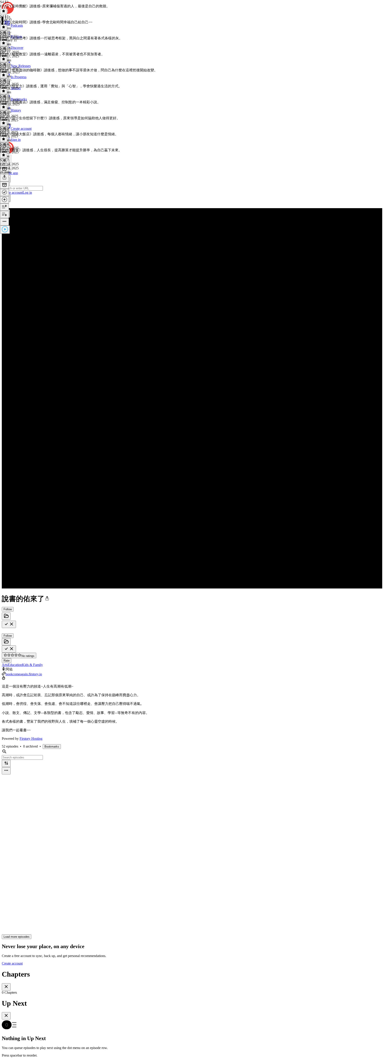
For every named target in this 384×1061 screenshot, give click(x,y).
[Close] (6, 987)
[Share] (4, 177)
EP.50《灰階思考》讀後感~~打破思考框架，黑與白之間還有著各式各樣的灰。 (61, 38)
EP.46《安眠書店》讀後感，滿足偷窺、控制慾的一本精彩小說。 (50, 102)
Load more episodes (17, 936)
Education (15, 665)
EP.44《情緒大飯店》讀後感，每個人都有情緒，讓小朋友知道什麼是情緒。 (59, 134)
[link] (192, 189)
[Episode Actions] (4, 221)
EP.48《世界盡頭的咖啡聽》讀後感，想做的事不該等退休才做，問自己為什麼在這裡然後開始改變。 (79, 70)
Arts (5, 665)
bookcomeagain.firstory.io (24, 674)
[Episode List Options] (6, 770)
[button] (47, 599)
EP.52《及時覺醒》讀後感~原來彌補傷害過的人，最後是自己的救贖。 (55, 6)
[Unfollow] (9, 624)
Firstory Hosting (31, 738)
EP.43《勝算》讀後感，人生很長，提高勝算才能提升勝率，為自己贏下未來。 (61, 150)
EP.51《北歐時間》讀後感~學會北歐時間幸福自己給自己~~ (46, 22)
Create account (12, 963)
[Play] (5, 229)
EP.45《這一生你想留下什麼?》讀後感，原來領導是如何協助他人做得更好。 (60, 118)
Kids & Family (32, 665)
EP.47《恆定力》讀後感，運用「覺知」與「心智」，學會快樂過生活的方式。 (61, 86)
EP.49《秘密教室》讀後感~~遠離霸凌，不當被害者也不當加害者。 (52, 54)
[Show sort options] (6, 763)
